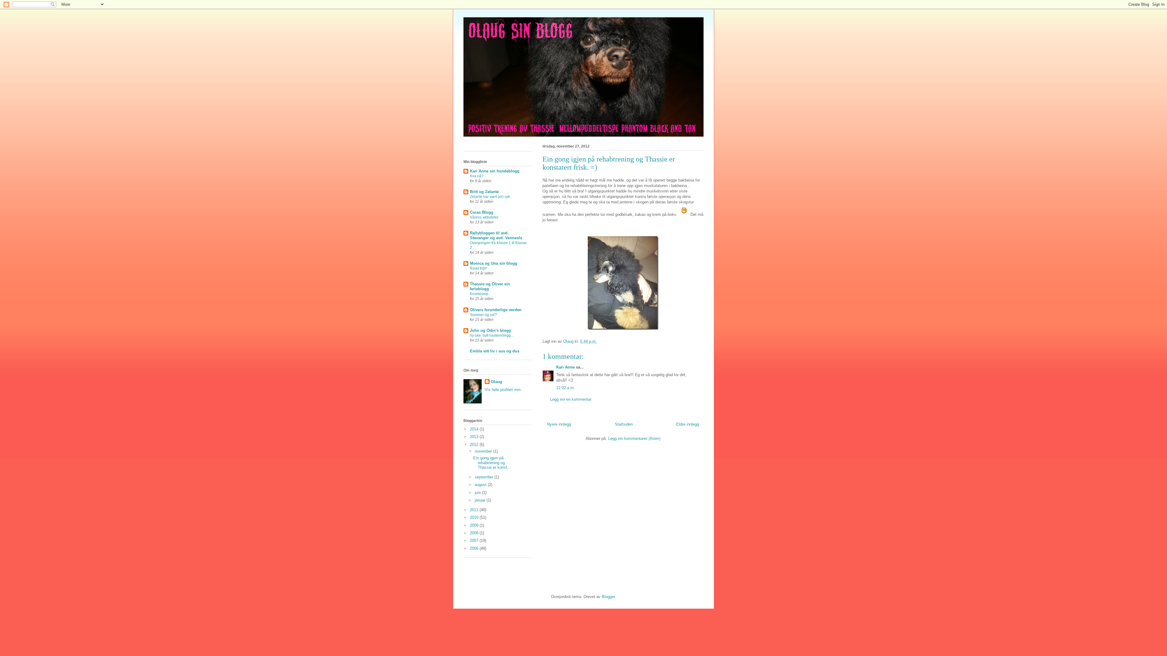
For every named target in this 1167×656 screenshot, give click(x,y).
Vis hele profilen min (503, 389)
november (484, 451)
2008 (475, 533)
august (481, 484)
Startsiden (624, 424)
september (484, 477)
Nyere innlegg (559, 424)
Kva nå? (477, 176)
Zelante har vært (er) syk (490, 197)
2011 (475, 510)
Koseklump (479, 294)
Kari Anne (565, 367)
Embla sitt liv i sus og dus (494, 351)
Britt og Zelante (484, 191)
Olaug (496, 381)
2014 (475, 429)
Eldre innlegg (687, 424)
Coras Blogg (481, 212)
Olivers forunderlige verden (496, 310)
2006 (475, 548)
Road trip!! (478, 268)
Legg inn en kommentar (570, 399)
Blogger (608, 596)
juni (478, 492)
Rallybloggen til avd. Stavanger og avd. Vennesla (496, 235)
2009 (475, 525)
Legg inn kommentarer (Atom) (634, 438)
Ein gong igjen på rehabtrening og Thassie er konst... (492, 463)
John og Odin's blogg (490, 330)
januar (481, 500)
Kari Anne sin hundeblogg (494, 171)
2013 (475, 436)
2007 (475, 540)
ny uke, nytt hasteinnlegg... (492, 335)
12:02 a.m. (565, 388)
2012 (475, 444)
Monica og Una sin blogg (493, 263)
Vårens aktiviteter (484, 217)
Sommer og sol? (483, 315)
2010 (475, 517)
